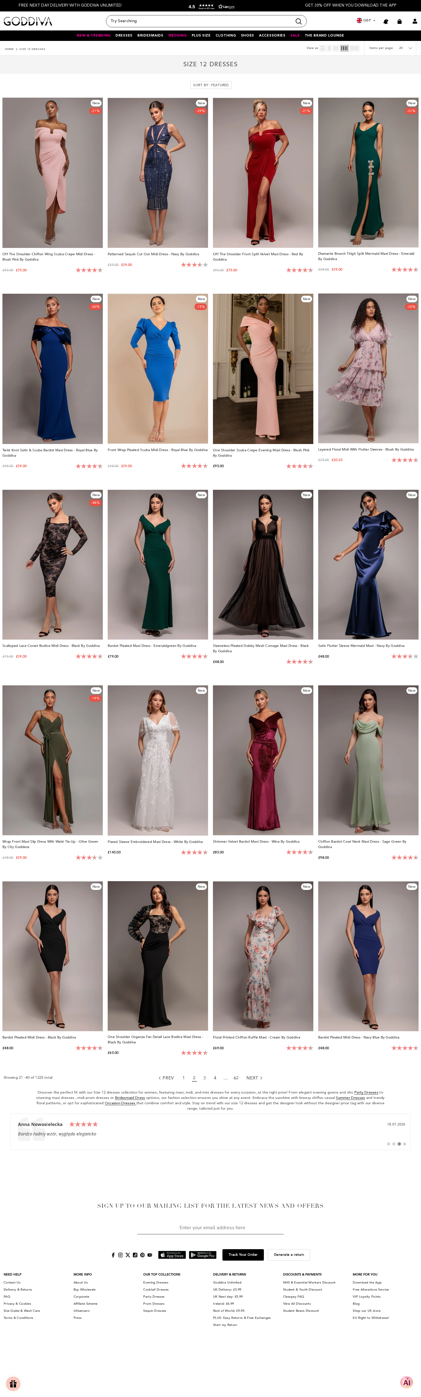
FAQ (7, 1296)
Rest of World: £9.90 (228, 1311)
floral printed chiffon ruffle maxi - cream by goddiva (257, 1037)
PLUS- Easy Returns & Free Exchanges (242, 1318)
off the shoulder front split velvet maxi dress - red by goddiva (258, 257)
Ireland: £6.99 (223, 1304)
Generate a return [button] (289, 1254)
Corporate (81, 1296)
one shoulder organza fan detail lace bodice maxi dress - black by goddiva (155, 1040)
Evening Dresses (155, 1282)
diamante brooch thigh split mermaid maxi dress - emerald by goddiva (366, 256)
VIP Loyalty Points (367, 1296)
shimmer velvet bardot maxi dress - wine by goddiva (256, 841)
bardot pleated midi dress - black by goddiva (39, 1037)
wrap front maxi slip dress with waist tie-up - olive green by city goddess (50, 844)
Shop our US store (367, 1311)
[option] (70, 5)
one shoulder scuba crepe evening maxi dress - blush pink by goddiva (261, 453)
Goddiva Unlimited (227, 1282)
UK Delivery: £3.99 (227, 1289)
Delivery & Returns (18, 1289)
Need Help (12, 1274)
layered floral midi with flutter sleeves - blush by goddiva (366, 449)
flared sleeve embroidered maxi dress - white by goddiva (156, 842)
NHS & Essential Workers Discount (309, 1282)
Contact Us (12, 1282)
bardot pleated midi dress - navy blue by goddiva (359, 1037)
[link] (210, 1131)
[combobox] (199, 21)
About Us (81, 1282)
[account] (414, 21)
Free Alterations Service (371, 1289)
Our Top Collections (161, 1274)
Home (9, 49)
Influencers (82, 1311)
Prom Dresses (153, 1304)
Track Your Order (243, 1254)
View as (312, 48)
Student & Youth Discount (302, 1289)
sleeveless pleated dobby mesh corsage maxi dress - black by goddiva (261, 648)
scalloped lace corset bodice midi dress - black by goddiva (51, 645)
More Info (83, 1274)
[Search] (206, 21)
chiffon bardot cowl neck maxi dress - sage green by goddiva (362, 844)
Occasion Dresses (120, 1103)
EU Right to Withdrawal (371, 1318)
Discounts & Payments (302, 1274)
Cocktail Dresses (156, 1289)
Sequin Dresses (154, 1311)
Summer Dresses (350, 1098)
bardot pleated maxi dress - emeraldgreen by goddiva (152, 645)
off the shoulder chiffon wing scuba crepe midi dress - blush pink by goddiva (48, 257)
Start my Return (225, 1325)
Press (78, 1318)
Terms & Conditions (18, 1318)
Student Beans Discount (301, 1311)
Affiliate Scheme (86, 1304)
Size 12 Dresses (32, 49)
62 (236, 1078)
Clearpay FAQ (293, 1296)
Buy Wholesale (85, 1289)
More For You (365, 1274)
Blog (356, 1304)
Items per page (381, 48)
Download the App (367, 1282)
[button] (210, 6)
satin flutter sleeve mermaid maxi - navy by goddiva (362, 645)
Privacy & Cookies (17, 1304)
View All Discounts (297, 1304)
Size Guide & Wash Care (22, 1311)
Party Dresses (366, 1093)
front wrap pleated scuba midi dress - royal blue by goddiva (158, 450)
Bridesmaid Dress (130, 1098)
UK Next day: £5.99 (228, 1296)
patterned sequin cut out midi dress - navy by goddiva (154, 254)
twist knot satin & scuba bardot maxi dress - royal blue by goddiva (50, 453)
